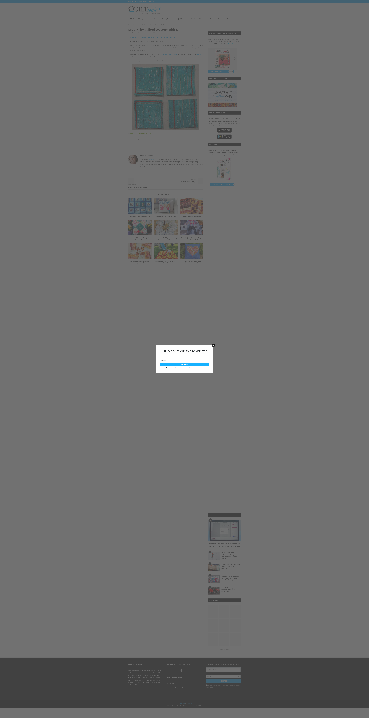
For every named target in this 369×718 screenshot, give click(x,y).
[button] (207, 360)
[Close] (213, 345)
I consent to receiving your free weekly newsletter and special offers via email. (182, 367)
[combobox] (184, 360)
